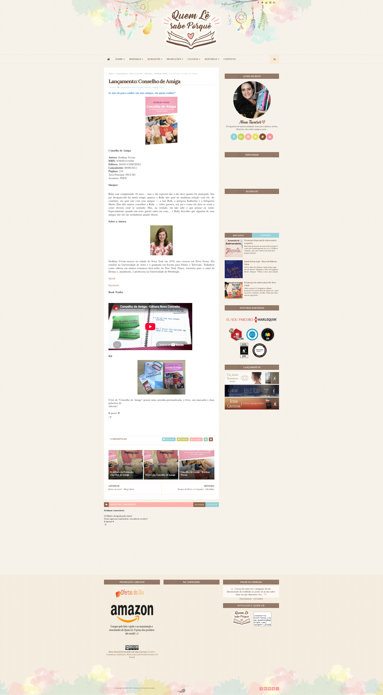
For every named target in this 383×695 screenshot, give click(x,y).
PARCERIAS (211, 59)
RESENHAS (135, 59)
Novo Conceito (136, 73)
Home (111, 73)
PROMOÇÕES (174, 59)
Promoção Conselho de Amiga (160, 475)
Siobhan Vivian (160, 73)
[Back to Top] (277, 688)
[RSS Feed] (255, 136)
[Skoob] (262, 136)
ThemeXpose (109, 688)
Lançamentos (122, 73)
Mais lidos (238, 235)
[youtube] (266, 2)
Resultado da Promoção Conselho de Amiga (122, 473)
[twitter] (262, 2)
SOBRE (119, 59)
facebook (212, 504)
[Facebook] (234, 136)
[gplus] (274, 2)
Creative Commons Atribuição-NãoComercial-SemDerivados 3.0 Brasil (132, 655)
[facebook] (258, 2)
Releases (148, 73)
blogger (199, 504)
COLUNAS (192, 59)
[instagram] (270, 2)
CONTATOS (229, 59)
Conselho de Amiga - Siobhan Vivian (195, 473)
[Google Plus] (241, 136)
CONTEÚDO (265, 235)
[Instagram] (248, 136)
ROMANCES (154, 59)
